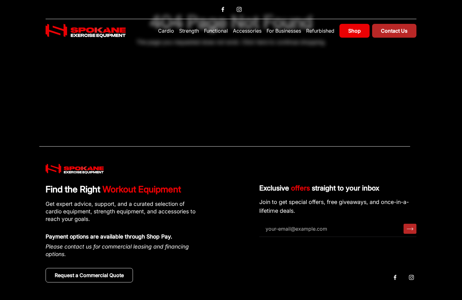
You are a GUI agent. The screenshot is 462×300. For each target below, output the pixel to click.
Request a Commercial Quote (89, 275)
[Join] (410, 229)
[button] (166, 31)
